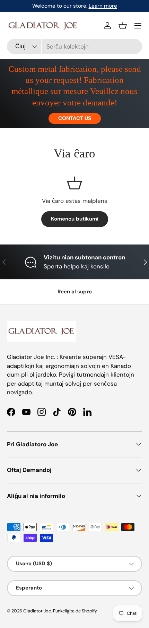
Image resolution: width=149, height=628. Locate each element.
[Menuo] (138, 25)
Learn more (103, 5)
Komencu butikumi (74, 218)
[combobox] (74, 46)
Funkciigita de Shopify (75, 611)
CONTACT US (74, 118)
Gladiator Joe (37, 611)
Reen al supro (75, 291)
